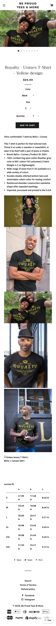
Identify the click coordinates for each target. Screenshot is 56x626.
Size (28, 102)
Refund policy (28, 589)
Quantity (20, 116)
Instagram (29, 599)
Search (28, 580)
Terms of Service (28, 585)
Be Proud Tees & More (28, 5)
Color (28, 89)
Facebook (29, 595)
